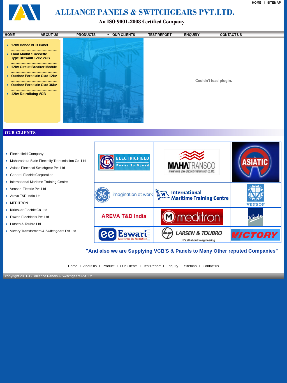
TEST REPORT (160, 35)
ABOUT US (49, 35)
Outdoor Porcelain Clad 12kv (34, 76)
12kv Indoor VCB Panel (29, 45)
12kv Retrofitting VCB (28, 94)
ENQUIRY (192, 35)
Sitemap (190, 266)
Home (72, 266)
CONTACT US (231, 35)
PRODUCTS (86, 35)
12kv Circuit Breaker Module (34, 67)
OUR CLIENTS (123, 35)
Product (109, 266)
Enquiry (172, 266)
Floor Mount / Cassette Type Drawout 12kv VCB (30, 56)
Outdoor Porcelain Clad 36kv (34, 85)
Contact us (211, 266)
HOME (10, 35)
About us (90, 266)
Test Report (152, 266)
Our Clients (128, 266)
